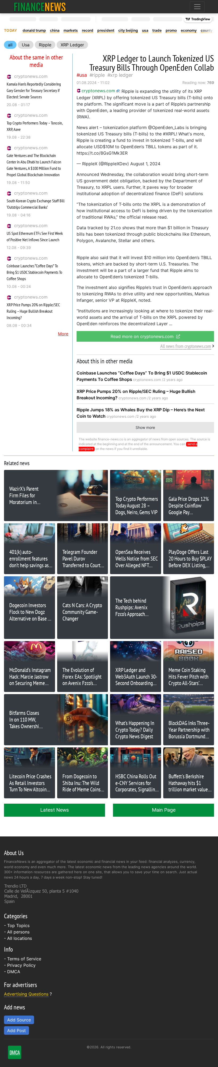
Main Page (163, 810)
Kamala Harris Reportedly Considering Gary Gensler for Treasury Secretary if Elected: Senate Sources (34, 90)
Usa (26, 44)
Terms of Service (24, 958)
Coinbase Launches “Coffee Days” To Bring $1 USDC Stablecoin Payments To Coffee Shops (34, 272)
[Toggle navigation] (197, 6)
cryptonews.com (31, 76)
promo (171, 30)
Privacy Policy (21, 965)
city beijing (128, 30)
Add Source (19, 1019)
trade (157, 30)
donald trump (34, 30)
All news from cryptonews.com (185, 346)
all (10, 44)
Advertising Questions (26, 994)
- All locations (18, 938)
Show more (145, 427)
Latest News (54, 810)
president (105, 30)
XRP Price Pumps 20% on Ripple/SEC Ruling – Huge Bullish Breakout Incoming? (33, 311)
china (55, 30)
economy (189, 30)
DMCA (13, 971)
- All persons (17, 932)
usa (145, 30)
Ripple (45, 44)
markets (71, 30)
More (63, 333)
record (87, 30)
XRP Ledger (72, 44)
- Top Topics (17, 925)
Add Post (16, 1030)
